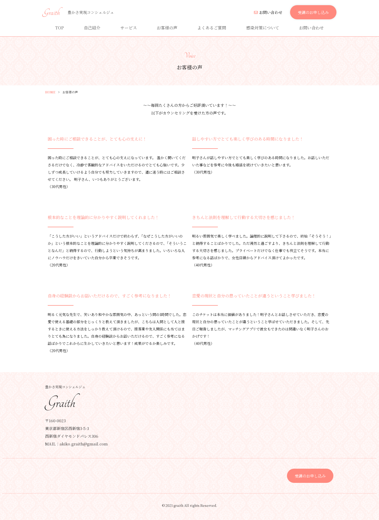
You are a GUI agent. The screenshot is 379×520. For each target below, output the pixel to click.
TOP (59, 28)
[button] (313, 12)
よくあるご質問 (211, 28)
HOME (50, 92)
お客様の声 (167, 28)
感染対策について (262, 28)
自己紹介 (92, 28)
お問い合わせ (270, 12)
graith (51, 12)
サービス (128, 28)
